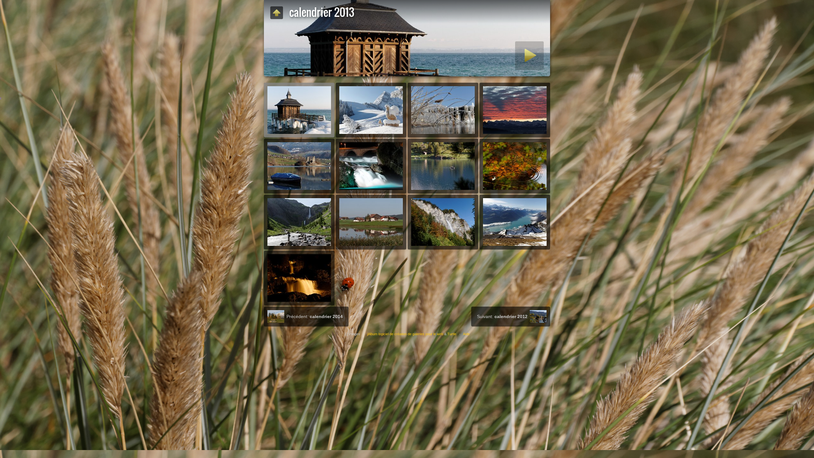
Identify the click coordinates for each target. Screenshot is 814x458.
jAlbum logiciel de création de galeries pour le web (405, 334)
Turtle (451, 334)
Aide (466, 334)
